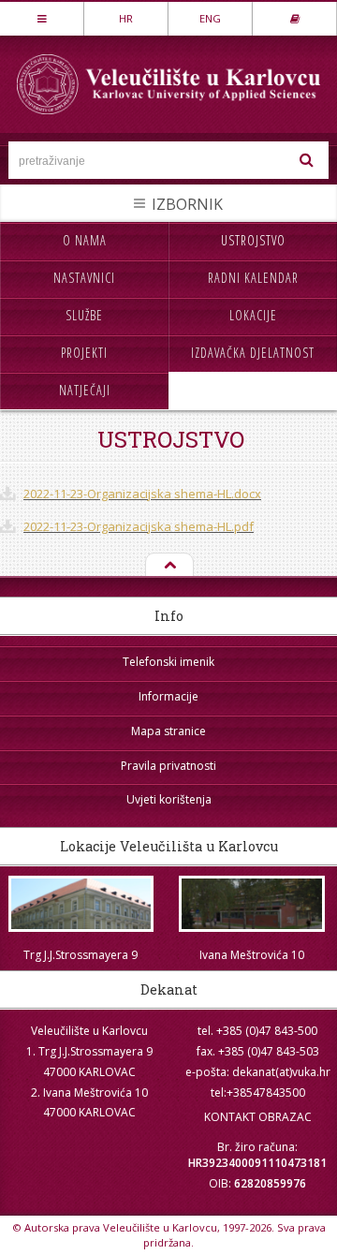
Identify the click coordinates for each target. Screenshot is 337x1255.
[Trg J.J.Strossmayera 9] (81, 904)
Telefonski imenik (168, 662)
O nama (85, 240)
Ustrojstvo (253, 240)
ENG (210, 18)
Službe (84, 315)
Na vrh (168, 565)
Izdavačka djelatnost (253, 353)
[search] (306, 160)
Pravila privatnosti (168, 766)
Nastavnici (84, 278)
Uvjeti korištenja (169, 799)
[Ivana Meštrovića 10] (252, 904)
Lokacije (253, 315)
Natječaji (84, 390)
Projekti (84, 353)
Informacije (168, 696)
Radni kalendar (253, 278)
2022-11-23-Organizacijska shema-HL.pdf (138, 526)
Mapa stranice (168, 731)
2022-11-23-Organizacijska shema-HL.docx (142, 493)
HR (126, 18)
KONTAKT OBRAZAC (258, 1117)
